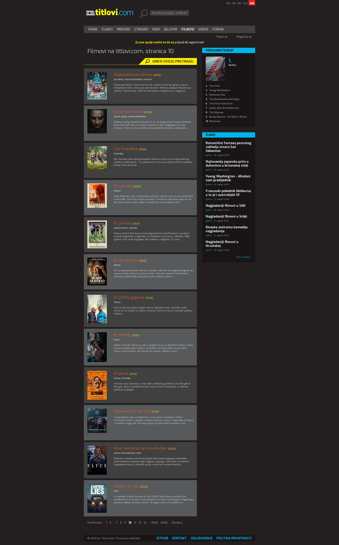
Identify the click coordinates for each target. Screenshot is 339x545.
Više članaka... (244, 257)
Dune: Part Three (128, 111)
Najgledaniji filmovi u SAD (225, 206)
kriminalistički (128, 453)
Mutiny (232, 64)
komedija (118, 153)
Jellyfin (170, 29)
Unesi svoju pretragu (172, 61)
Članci (107, 29)
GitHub (162, 538)
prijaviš (179, 42)
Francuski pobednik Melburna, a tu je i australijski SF (229, 193)
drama (117, 116)
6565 (154, 522)
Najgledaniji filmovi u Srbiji (226, 216)
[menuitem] (93, 29)
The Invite (214, 85)
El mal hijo (123, 186)
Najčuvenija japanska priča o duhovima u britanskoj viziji (227, 164)
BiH (229, 3)
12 (139, 522)
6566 (164, 522)
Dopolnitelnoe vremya (133, 74)
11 (135, 522)
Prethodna (94, 522)
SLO (245, 3)
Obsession (215, 121)
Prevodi (123, 29)
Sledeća (177, 522)
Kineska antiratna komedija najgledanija (227, 229)
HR (234, 3)
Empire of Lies (126, 486)
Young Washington (219, 90)
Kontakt (179, 538)
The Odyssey (216, 112)
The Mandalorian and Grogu (224, 99)
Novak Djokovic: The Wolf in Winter (228, 116)
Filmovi (188, 29)
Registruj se (244, 37)
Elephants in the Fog (132, 411)
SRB (251, 3)
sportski (133, 228)
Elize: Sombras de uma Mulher (140, 448)
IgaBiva (209, 155)
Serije (203, 29)
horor (117, 339)
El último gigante (129, 297)
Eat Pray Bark (126, 148)
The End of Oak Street (221, 103)
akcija (124, 116)
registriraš (195, 42)
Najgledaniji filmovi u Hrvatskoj (222, 244)
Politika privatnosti (234, 538)
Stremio (141, 29)
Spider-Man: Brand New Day (224, 107)
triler (138, 453)
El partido (122, 223)
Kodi (156, 29)
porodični (118, 79)
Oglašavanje (202, 538)
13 (145, 522)
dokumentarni (121, 228)
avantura (147, 79)
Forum (218, 29)
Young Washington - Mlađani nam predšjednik (228, 178)
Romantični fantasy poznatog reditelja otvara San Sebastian (228, 147)
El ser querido (126, 260)
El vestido (122, 334)
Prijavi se (222, 37)
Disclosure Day (217, 94)
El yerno (121, 373)
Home (93, 29)
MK (239, 3)
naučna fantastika (133, 79)
